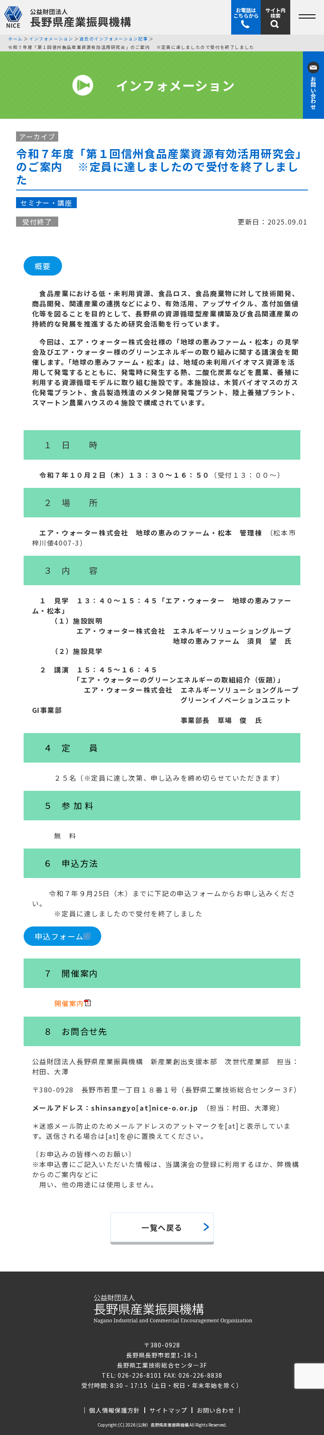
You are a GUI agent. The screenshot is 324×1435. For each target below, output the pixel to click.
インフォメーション (51, 39)
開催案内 (69, 1003)
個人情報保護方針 (114, 1410)
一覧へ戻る (162, 1227)
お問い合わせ (216, 1410)
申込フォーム (59, 936)
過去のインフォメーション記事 (113, 39)
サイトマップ (168, 1410)
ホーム (15, 39)
